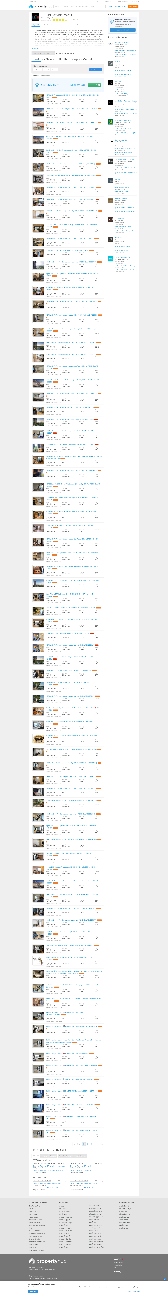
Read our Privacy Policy (133, 1291)
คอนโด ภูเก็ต (123, 1211)
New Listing (133, 6)
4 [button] (95, 1144)
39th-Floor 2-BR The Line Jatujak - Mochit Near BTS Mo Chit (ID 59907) (69, 238)
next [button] (101, 1144)
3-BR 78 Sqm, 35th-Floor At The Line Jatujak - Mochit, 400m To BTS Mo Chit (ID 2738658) (72, 381)
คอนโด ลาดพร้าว (64, 1214)
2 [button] (87, 1144)
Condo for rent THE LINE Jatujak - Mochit (46, 53)
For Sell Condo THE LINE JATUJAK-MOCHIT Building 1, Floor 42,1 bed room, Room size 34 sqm (73, 999)
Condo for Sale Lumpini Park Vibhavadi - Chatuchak (130, 113)
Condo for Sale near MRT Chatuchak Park (46, 1188)
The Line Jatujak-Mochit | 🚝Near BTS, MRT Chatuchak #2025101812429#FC (71, 1026)
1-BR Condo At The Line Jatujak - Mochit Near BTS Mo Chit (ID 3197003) (70, 696)
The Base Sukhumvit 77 (37, 1225)
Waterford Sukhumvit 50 (37, 1233)
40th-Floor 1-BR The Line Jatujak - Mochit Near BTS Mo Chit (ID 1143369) (70, 187)
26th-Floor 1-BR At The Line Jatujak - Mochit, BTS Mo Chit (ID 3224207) (70, 419)
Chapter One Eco (34, 1239)
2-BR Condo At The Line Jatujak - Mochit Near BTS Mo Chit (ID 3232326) (70, 444)
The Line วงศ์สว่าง (35, 1231)
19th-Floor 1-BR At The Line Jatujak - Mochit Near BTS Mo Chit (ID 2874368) (71, 122)
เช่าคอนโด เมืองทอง (65, 1242)
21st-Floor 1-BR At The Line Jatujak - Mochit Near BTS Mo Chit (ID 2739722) (71, 749)
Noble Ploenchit (34, 1222)
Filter (55, 70)
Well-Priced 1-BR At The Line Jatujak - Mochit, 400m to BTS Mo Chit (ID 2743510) (69, 137)
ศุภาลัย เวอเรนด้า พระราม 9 (37, 1242)
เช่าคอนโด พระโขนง (95, 1206)
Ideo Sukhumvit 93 (35, 1236)
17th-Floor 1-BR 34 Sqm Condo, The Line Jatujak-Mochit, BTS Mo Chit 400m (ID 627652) (72, 567)
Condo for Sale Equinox (122, 192)
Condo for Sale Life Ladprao (123, 74)
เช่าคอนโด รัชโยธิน (95, 1208)
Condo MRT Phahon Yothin (79, 1181)
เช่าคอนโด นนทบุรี (125, 1209)
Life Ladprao (119, 62)
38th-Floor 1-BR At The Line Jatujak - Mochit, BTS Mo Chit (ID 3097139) (70, 407)
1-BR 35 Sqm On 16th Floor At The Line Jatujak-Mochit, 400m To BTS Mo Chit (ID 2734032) (73, 485)
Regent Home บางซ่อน (36, 1250)
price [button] (45, 70)
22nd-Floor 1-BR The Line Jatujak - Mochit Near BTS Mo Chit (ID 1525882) (70, 607)
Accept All (33, 1291)
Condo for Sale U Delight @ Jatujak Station (127, 133)
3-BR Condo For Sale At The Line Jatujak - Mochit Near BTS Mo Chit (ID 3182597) (69, 958)
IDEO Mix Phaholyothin (122, 257)
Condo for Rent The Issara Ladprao (125, 207)
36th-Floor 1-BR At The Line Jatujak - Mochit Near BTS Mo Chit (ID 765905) (71, 262)
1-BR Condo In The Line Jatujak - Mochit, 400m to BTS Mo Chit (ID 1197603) (71, 839)
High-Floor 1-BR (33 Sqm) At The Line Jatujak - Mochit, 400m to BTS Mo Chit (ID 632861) (72, 581)
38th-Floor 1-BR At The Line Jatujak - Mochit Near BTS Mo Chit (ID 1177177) (71, 393)
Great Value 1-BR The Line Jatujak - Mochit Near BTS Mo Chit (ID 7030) (69, 945)
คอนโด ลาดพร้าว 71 (95, 1225)
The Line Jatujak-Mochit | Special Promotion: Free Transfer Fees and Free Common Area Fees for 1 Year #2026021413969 (73, 1041)
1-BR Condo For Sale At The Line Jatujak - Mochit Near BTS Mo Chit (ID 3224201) (69, 657)
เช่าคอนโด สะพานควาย (66, 1231)
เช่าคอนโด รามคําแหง (66, 1217)
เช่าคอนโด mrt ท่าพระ (96, 1211)
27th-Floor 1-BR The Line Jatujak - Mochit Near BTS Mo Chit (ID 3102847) (70, 788)
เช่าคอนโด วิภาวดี (64, 1247)
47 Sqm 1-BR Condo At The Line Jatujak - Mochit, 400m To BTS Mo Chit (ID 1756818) (71, 868)
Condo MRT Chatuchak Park (42, 1181)
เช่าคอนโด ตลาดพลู (65, 1244)
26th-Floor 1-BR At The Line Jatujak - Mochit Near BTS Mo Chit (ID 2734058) (71, 470)
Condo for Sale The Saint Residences (125, 55)
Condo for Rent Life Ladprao (123, 70)
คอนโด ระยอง (123, 1220)
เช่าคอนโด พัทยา (124, 1214)
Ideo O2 (31, 1228)
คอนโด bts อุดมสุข (95, 1239)
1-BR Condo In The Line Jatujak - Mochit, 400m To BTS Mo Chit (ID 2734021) (71, 763)
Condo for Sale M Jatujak (122, 94)
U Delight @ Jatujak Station (124, 120)
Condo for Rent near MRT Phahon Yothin (83, 1183)
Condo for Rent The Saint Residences (125, 51)
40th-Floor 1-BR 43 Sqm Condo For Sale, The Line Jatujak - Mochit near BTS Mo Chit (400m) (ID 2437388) (74, 457)
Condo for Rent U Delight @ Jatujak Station (127, 129)
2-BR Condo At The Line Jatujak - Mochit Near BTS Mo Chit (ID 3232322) (70, 645)
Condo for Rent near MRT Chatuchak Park (47, 1183)
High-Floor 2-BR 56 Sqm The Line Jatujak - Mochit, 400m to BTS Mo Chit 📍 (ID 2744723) (72, 709)
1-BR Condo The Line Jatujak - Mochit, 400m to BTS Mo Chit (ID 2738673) (70, 354)
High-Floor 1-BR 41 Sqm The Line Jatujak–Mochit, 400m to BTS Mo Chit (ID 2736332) (71, 151)
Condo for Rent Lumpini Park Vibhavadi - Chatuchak (130, 109)
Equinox (117, 179)
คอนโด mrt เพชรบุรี (95, 1244)
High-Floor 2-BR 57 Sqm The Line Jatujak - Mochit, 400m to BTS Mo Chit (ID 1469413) (71, 826)
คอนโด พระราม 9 (64, 1211)
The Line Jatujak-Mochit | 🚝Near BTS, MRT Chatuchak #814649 (67, 1053)
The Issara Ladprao (121, 198)
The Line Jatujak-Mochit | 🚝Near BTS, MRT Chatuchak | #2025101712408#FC (64, 1013)
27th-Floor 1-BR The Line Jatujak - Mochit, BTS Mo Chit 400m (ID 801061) (70, 908)
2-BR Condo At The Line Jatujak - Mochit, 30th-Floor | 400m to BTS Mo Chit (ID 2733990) (72, 882)
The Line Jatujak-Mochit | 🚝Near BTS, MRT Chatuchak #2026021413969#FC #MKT (71, 1131)
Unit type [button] (36, 70)
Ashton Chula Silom (35, 1220)
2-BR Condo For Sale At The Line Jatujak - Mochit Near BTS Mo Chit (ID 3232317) (69, 432)
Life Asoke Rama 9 (35, 1211)
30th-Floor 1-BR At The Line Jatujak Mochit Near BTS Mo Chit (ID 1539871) (71, 920)
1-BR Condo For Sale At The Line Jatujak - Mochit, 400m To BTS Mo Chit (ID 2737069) (71, 329)
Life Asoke (32, 1209)
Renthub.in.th (33, 1)
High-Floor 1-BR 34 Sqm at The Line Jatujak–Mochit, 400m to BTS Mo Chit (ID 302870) (72, 274)
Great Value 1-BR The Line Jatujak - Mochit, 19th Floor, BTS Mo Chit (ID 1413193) (69, 595)
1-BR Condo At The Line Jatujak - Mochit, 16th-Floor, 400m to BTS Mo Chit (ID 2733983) (72, 367)
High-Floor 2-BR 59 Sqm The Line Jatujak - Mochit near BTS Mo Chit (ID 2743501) (69, 722)
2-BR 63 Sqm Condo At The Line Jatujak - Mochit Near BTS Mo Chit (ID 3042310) (69, 933)
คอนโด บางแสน (124, 1217)
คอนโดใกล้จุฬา (63, 1209)
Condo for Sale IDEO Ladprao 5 (124, 231)
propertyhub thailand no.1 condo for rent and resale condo (40, 6)
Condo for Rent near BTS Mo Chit (81, 1166)
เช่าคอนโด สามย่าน (95, 1214)
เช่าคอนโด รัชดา (64, 1225)
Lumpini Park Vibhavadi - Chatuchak (127, 101)
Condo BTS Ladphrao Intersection (44, 1163)
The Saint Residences (122, 42)
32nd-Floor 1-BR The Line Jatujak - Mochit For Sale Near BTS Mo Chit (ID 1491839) (70, 854)
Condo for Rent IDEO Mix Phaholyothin (126, 266)
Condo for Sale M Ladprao (122, 250)
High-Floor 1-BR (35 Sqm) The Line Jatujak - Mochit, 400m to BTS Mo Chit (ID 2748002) (71, 736)
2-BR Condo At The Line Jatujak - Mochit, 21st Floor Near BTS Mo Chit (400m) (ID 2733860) (73, 895)
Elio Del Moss (33, 1244)
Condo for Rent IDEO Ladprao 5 (124, 227)
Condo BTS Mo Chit (76, 1163)
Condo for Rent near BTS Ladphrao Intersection (49, 1166)
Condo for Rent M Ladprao (122, 246)
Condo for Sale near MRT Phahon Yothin (83, 1188)
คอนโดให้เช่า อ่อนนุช (65, 1222)
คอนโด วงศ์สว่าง (94, 1222)
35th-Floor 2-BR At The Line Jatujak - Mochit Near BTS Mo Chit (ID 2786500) (71, 301)
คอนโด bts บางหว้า (95, 1236)
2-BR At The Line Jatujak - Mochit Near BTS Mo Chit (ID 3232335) (67, 633)
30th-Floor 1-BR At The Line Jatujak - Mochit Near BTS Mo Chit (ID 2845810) (71, 108)
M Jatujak (118, 81)
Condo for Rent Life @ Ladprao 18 (125, 148)
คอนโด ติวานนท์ (94, 1220)
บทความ (96, 1)
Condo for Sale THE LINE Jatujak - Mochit (70, 53)
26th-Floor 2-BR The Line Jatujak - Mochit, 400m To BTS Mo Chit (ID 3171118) (68, 683)
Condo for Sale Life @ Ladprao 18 (124, 152)
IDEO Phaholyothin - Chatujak (125, 159)
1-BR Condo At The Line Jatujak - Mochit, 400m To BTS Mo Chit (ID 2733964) (71, 315)
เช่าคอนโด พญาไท (64, 1236)
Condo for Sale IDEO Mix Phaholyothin (126, 270)
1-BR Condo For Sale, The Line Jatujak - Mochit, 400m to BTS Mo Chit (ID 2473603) (70, 526)
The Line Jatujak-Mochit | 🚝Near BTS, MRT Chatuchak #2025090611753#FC (71, 1091)
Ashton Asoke (33, 1217)
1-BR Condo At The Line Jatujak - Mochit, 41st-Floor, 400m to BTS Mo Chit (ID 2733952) (72, 540)
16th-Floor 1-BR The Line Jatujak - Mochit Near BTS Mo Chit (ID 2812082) (70, 776)
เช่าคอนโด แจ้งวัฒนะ (65, 1228)
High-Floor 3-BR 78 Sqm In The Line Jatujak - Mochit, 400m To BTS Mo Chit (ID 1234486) (72, 620)
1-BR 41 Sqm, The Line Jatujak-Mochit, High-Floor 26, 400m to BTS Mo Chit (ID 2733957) (72, 498)
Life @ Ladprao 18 (121, 140)
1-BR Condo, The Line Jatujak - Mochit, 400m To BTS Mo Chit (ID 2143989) (71, 175)
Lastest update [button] (96, 70)
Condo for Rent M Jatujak (122, 90)
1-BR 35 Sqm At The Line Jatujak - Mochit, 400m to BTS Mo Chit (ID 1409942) (72, 211)
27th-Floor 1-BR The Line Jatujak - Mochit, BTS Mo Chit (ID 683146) (68, 670)
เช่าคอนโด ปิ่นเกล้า (65, 1239)
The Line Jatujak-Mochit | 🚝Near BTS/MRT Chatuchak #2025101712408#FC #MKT (71, 1117)
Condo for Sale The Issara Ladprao (125, 211)
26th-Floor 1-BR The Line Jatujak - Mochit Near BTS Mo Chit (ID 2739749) (70, 164)
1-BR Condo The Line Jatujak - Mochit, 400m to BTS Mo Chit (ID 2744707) (70, 342)
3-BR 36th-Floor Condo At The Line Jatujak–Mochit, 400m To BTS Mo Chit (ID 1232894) (71, 225)
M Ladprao (118, 237)
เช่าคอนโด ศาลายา (125, 1222)
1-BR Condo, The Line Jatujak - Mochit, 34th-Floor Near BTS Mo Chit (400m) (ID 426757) (72, 96)
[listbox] (135, 1)
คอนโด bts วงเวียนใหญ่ (96, 1247)
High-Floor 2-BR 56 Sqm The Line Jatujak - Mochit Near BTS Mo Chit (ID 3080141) (69, 288)
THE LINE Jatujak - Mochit (56, 15)
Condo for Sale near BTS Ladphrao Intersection (48, 1170)
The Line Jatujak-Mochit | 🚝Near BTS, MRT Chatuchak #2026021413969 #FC (72, 1065)
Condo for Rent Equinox (122, 187)
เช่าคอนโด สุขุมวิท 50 (96, 1217)
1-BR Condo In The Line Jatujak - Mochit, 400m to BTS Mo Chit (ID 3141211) (71, 800)
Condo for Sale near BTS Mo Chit (81, 1170)
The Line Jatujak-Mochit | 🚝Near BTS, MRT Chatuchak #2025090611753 (70, 1104)
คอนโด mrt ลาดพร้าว (96, 1242)
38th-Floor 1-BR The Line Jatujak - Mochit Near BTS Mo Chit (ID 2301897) (70, 814)
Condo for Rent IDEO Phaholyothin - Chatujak (128, 168)
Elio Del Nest (33, 1247)
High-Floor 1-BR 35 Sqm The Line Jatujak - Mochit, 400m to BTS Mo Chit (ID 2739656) (71, 512)
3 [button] (91, 1144)
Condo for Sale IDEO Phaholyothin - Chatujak (128, 172)
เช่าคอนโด (62, 1206)
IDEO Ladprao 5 (120, 218)
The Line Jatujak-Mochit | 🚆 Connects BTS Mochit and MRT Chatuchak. (69, 1079)
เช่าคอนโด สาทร (64, 1233)
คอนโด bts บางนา (95, 1233)
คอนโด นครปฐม (124, 1225)
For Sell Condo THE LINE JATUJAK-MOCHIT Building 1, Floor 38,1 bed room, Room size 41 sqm (73, 986)
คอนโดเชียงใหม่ (124, 1206)
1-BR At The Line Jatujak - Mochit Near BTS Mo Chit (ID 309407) (67, 250)
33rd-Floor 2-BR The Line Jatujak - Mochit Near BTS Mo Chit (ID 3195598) (70, 199)
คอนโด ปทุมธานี (124, 1228)
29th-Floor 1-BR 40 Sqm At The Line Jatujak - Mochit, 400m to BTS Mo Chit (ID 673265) (72, 553)
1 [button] (83, 1144)
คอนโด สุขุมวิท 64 (95, 1228)
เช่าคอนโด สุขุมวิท (64, 1220)
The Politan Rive (34, 1206)
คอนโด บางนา (93, 1231)
